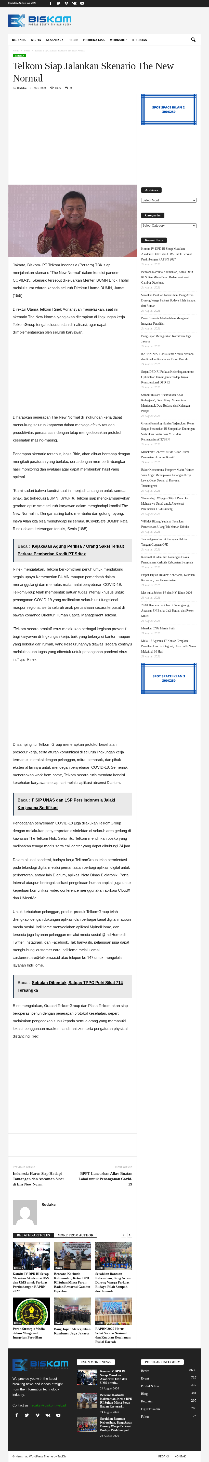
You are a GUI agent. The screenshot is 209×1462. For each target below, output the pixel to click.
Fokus (145, 1416)
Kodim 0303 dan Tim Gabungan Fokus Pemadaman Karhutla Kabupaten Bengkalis (167, 559)
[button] (193, 40)
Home (16, 50)
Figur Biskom (150, 1409)
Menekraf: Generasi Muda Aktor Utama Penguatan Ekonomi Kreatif (165, 454)
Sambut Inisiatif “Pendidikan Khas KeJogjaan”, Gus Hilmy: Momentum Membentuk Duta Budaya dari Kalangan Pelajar (165, 403)
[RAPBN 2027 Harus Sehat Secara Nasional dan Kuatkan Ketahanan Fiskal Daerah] (113, 1311)
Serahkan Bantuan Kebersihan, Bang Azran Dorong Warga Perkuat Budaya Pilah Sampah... (116, 1424)
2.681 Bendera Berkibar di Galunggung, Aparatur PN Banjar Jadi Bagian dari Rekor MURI (167, 610)
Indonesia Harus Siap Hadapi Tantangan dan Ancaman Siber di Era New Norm (38, 1178)
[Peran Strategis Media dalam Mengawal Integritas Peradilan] (31, 1311)
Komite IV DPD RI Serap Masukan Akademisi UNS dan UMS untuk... (113, 1377)
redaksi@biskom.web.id (48, 1405)
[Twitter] (58, 3)
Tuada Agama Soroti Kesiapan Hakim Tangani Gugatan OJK (164, 541)
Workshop (118, 40)
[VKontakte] (74, 3)
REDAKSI (163, 1456)
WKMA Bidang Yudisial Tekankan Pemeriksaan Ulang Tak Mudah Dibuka (165, 524)
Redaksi (22, 87)
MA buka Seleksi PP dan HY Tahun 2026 (166, 593)
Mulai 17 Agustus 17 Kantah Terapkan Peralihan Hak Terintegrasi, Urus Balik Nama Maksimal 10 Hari (168, 646)
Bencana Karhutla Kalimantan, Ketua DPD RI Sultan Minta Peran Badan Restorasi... (116, 1400)
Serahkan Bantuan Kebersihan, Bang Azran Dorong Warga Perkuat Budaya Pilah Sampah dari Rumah (112, 1282)
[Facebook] (50, 3)
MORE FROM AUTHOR (75, 1235)
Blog (144, 1394)
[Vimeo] (66, 3)
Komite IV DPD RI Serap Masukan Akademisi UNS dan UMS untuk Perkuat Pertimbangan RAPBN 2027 (31, 1282)
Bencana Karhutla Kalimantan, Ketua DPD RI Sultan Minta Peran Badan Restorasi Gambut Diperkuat (72, 1282)
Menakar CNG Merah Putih (158, 628)
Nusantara (54, 40)
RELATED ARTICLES (33, 1235)
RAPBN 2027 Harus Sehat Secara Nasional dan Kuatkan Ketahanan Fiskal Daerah (167, 356)
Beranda (19, 40)
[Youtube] (82, 3)
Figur (73, 40)
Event (145, 1378)
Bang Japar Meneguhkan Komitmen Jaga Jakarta (166, 338)
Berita (36, 40)
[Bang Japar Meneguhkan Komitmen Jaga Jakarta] (72, 1311)
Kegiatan (139, 40)
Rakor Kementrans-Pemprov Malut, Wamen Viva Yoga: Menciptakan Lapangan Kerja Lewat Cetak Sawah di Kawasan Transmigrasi (167, 478)
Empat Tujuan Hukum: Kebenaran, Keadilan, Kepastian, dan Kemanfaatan (168, 577)
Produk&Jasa (94, 40)
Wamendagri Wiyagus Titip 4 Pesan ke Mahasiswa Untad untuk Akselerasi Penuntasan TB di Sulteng (164, 503)
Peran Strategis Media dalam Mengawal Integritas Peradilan (29, 1333)
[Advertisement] (72, 131)
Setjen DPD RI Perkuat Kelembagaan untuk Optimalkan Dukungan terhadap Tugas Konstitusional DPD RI (167, 377)
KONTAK (180, 1456)
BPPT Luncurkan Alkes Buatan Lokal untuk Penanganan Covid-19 (105, 1178)
